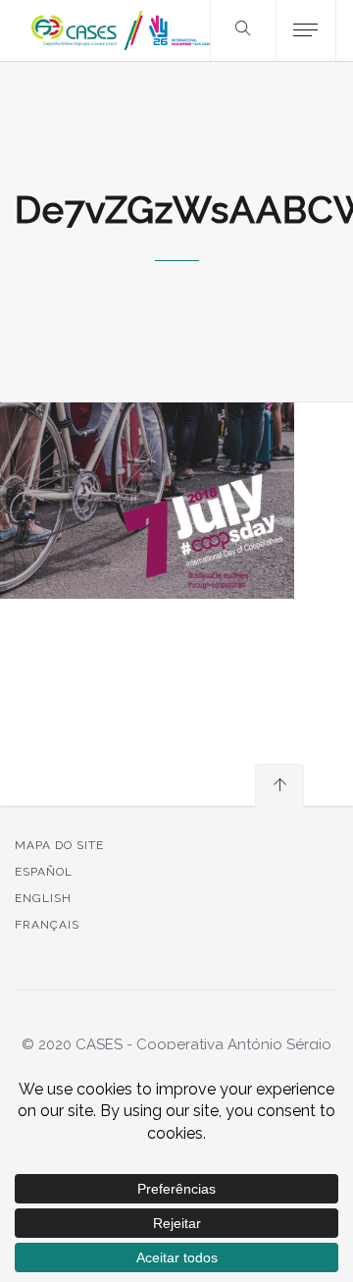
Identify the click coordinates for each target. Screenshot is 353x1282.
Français (47, 925)
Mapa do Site (59, 845)
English (43, 898)
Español (44, 872)
